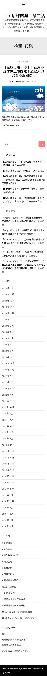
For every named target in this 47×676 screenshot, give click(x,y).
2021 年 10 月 (8, 407)
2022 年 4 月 (8, 395)
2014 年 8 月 (7, 526)
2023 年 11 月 (8, 313)
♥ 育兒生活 (7, 561)
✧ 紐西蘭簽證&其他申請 (13, 599)
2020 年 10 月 (8, 445)
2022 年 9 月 (8, 376)
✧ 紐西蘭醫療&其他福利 (13, 605)
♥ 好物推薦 (7, 543)
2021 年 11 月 (8, 401)
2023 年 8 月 (8, 326)
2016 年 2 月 (7, 514)
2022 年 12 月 (8, 363)
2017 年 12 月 (8, 489)
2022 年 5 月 (8, 388)
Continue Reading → (11, 125)
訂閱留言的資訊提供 (11, 645)
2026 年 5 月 (8, 288)
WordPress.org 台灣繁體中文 (15, 651)
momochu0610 (18, 81)
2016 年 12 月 (8, 501)
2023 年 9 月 (8, 319)
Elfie (42, 668)
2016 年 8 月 (7, 507)
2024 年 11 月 (8, 294)
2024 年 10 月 (8, 301)
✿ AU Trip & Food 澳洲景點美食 (17, 612)
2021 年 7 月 (7, 420)
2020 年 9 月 (8, 451)
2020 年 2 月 (8, 470)
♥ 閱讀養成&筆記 (10, 580)
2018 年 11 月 (8, 482)
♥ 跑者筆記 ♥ (8, 574)
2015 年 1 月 (7, 520)
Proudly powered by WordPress (17, 668)
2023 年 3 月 (8, 344)
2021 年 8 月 (7, 413)
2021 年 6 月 (7, 426)
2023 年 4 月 (8, 338)
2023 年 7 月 (8, 332)
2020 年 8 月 (8, 457)
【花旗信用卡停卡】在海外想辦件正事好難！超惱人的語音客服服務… (23, 71)
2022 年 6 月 (8, 382)
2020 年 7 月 (8, 464)
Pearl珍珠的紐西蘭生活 (23, 15)
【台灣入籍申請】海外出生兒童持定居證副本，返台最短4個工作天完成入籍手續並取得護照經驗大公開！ (23, 180)
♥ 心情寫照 (23, 61)
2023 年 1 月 (7, 357)
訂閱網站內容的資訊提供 (13, 640)
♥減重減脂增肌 (9, 587)
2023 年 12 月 (8, 307)
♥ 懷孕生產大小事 (10, 555)
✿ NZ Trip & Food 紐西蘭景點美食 (18, 618)
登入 (4, 634)
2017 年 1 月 (7, 495)
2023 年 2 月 (8, 351)
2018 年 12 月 (8, 476)
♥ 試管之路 (7, 568)
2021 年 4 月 (7, 432)
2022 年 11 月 (8, 369)
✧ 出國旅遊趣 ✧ (9, 593)
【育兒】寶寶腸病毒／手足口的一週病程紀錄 (23, 171)
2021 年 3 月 (7, 438)
